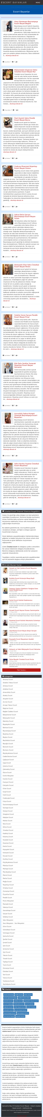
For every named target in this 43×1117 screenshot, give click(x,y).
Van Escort (6, 974)
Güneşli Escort (8, 811)
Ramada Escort (8, 904)
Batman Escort (8, 727)
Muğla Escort (7, 881)
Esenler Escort (7, 779)
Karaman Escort (8, 843)
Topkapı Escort (8, 962)
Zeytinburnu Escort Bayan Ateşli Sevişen (22, 631)
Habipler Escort (8, 817)
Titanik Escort (7, 958)
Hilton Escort (7, 827)
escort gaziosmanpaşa (10, 998)
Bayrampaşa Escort (9, 731)
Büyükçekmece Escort (10, 753)
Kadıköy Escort (8, 833)
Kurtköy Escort (8, 859)
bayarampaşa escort (10, 1013)
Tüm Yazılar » (21, 670)
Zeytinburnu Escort (9, 984)
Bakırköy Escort (8, 721)
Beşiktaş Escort (8, 734)
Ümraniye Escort (8, 968)
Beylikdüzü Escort (9, 740)
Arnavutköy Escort (9, 692)
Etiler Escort (7, 788)
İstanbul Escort (8, 830)
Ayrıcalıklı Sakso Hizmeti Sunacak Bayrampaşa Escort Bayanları (25, 415)
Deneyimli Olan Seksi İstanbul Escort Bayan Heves (26, 265)
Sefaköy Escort (8, 917)
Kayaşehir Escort (8, 849)
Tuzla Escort (7, 965)
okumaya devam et (12, 55)
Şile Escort (6, 946)
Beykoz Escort (7, 737)
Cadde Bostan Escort (10, 756)
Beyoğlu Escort (8, 743)
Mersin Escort (7, 875)
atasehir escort (20, 1016)
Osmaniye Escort (8, 891)
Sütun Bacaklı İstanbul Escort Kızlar (21, 659)
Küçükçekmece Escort (10, 862)
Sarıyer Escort (7, 913)
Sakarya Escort (8, 907)
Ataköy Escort (7, 695)
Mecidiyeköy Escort (9, 872)
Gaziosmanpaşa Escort (10, 804)
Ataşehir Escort (8, 699)
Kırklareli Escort (8, 853)
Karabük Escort (8, 840)
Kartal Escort (7, 846)
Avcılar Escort (7, 702)
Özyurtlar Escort (8, 894)
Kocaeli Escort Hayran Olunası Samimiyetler (24, 610)
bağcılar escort (8, 1007)
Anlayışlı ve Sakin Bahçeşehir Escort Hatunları (24, 649)
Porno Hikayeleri (8, 901)
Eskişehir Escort (8, 785)
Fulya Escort (7, 801)
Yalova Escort (7, 978)
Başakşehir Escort (9, 724)
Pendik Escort (7, 897)
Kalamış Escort (8, 836)
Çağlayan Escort (8, 759)
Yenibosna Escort (8, 981)
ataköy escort (18, 1001)
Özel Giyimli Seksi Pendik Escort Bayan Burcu (24, 119)
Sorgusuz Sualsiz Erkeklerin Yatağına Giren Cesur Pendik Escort (23, 589)
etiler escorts (28, 994)
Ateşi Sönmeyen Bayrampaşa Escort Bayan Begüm (26, 22)
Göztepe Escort (8, 808)
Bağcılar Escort (8, 708)
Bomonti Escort (8, 747)
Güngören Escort (8, 814)
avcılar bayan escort (21, 1010)
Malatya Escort (8, 865)
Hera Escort (7, 824)
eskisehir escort (8, 1010)
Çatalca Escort (8, 766)
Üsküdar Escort (8, 971)
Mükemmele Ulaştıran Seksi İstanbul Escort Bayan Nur (25, 70)
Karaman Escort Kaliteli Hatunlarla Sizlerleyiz (24, 620)
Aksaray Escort (8, 679)
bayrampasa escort (22, 1013)
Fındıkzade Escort (9, 798)
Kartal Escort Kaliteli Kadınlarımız (20, 600)
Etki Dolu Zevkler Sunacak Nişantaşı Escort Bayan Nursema (25, 365)
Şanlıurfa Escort (8, 936)
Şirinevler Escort (8, 949)
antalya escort (22, 1116)
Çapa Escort (7, 763)
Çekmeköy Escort (9, 769)
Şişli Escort (6, 952)
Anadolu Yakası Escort (10, 682)
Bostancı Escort (8, 750)
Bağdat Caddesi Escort (10, 711)
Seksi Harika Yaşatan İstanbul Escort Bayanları (26, 464)
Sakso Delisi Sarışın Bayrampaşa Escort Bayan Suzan (24, 216)
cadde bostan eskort (24, 998)
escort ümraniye (8, 994)
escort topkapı (8, 1004)
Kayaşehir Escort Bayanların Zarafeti (21, 639)
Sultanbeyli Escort (9, 930)
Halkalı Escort (7, 820)
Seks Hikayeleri (8, 920)
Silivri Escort (7, 926)
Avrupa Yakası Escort (10, 705)
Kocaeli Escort (8, 856)
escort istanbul (31, 1007)
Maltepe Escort (8, 869)
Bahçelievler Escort (9, 715)
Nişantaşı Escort (8, 885)
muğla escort (19, 994)
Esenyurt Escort (8, 782)
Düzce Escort (7, 772)
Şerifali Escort (7, 939)
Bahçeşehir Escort (9, 718)
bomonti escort (8, 1001)
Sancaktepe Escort (9, 910)
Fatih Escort (7, 795)
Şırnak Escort (7, 942)
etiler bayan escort (19, 1007)
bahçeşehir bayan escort (31, 1001)
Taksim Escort (7, 955)
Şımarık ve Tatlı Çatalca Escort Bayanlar (23, 568)
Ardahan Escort (8, 689)
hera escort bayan (9, 1016)
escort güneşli (30, 1004)
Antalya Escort (8, 686)
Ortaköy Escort (8, 888)
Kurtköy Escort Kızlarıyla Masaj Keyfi (21, 578)
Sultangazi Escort (9, 933)
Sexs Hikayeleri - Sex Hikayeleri (13, 923)
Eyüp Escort (7, 792)
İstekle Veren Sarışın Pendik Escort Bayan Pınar (26, 316)
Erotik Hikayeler (8, 776)
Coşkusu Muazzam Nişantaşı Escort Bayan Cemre (25, 167)
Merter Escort (7, 878)
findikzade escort (19, 1004)
